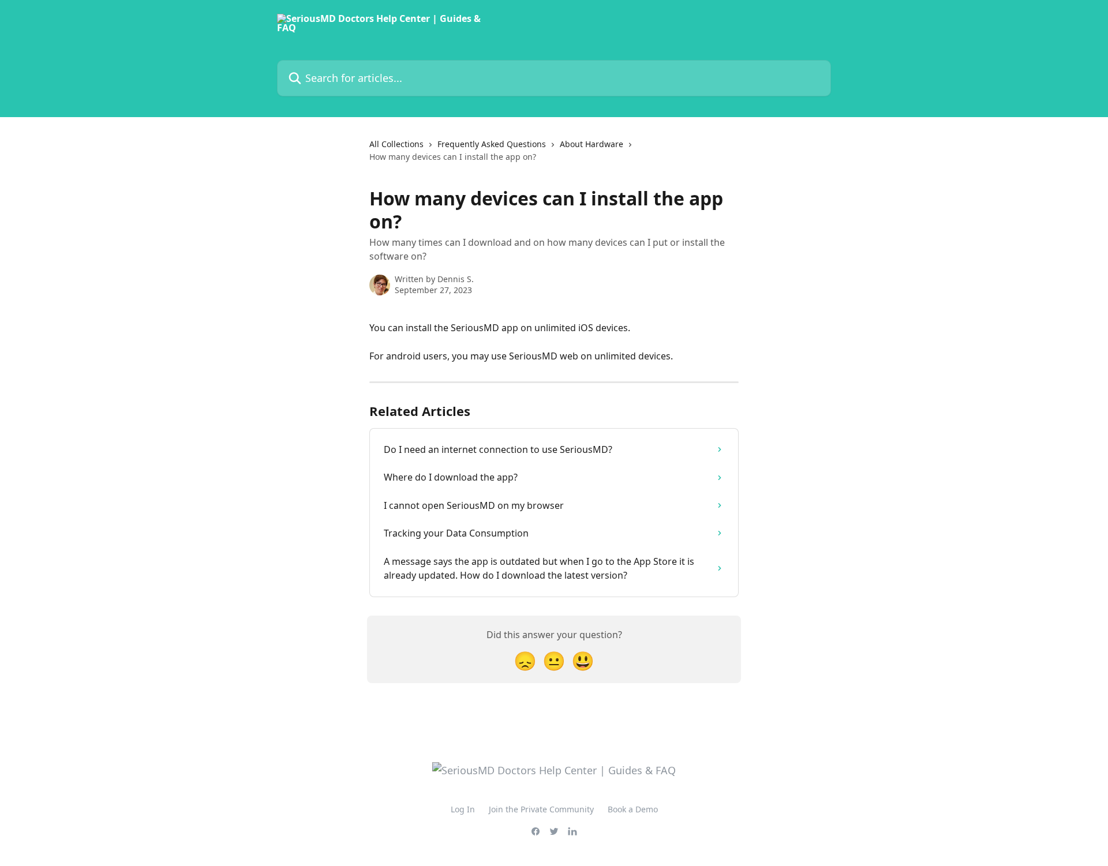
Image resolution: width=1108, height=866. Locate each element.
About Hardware (591, 143)
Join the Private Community (541, 809)
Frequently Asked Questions (491, 143)
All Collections (396, 143)
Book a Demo (633, 809)
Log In (463, 809)
